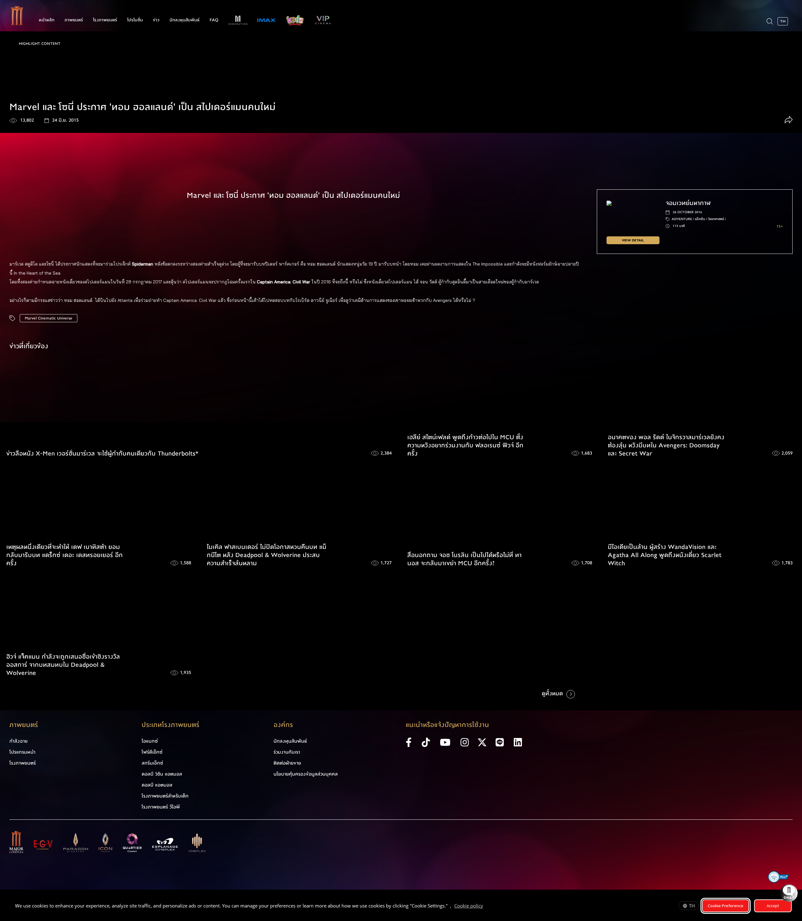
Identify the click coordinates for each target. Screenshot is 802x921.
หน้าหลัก (47, 20)
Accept (773, 905)
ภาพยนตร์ (74, 20)
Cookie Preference (725, 905)
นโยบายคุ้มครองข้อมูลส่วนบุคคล (305, 774)
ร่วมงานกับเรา (286, 752)
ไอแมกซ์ (150, 741)
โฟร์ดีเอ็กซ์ (152, 752)
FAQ (214, 20)
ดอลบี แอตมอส (157, 785)
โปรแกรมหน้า (22, 752)
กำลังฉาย (18, 741)
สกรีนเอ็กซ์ (152, 763)
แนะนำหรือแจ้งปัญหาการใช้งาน (447, 725)
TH (692, 906)
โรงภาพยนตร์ (105, 20)
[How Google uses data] (486, 907)
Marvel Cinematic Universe (48, 318)
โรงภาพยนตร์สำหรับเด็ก (165, 795)
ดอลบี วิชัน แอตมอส (162, 774)
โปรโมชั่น (135, 20)
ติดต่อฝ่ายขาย (287, 763)
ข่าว (156, 20)
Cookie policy (468, 906)
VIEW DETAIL (633, 240)
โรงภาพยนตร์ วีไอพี (161, 806)
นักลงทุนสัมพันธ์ (184, 20)
